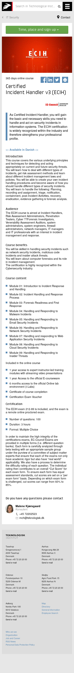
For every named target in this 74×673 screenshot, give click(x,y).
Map (44, 603)
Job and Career (13, 638)
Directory (46, 606)
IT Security (12, 17)
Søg (59, 6)
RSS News (11, 641)
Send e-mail (11, 562)
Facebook (44, 80)
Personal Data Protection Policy (20, 644)
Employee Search (50, 612)
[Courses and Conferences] (7, 6)
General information (51, 609)
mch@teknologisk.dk (31, 517)
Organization (11, 634)
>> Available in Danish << (22, 149)
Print (65, 80)
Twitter (57, 80)
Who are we (11, 631)
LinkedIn (50, 80)
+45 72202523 (28, 513)
